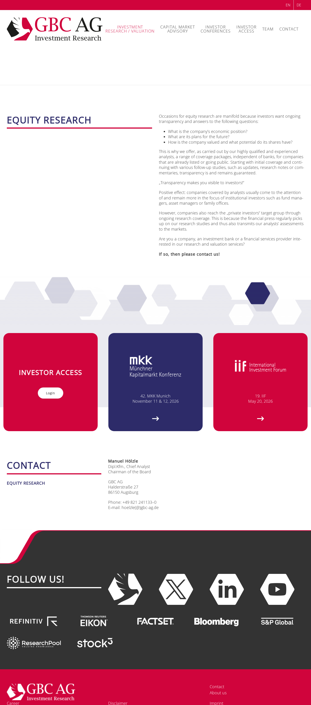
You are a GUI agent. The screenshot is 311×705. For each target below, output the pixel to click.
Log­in (50, 393)
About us (218, 692)
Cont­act (217, 686)
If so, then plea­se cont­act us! (189, 254)
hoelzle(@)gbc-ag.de (140, 507)
